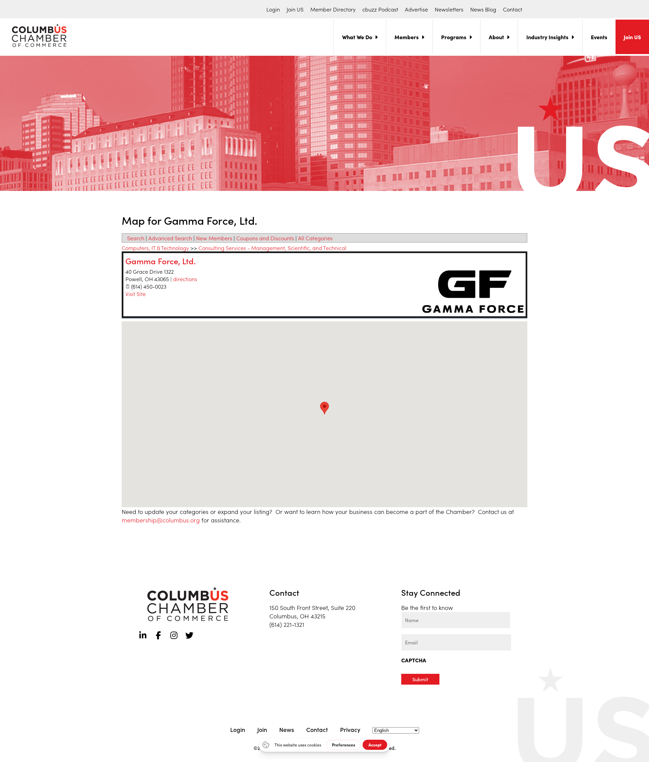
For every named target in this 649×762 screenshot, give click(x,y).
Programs (453, 37)
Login (273, 9)
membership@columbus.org (161, 520)
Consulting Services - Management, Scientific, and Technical (272, 247)
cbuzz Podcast (380, 9)
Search (135, 238)
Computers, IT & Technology (155, 247)
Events (599, 37)
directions (185, 278)
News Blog (483, 9)
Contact (512, 9)
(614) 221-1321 (286, 624)
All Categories (315, 238)
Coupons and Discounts (265, 238)
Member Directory (333, 9)
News (286, 729)
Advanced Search (170, 238)
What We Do (357, 37)
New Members (214, 238)
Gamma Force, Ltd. (160, 260)
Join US (295, 9)
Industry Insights (547, 37)
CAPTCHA (413, 660)
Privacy (350, 729)
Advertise (416, 9)
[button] (324, 408)
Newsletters (449, 9)
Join (262, 729)
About (496, 37)
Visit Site (135, 293)
